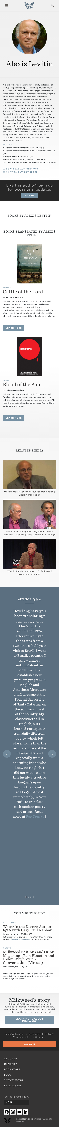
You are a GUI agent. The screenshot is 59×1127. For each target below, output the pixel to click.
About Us (11, 1058)
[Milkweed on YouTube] (19, 1112)
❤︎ (29, 1044)
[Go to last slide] (7, 754)
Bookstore (12, 1069)
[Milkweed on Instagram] (13, 1112)
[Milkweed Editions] (29, 7)
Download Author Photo (22, 169)
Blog (7, 1074)
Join (9, 1102)
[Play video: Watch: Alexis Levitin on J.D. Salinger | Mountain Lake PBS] (29, 554)
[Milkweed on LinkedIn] (25, 1112)
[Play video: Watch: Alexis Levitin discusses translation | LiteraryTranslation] (29, 474)
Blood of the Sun (21, 384)
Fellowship (13, 1085)
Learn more (15, 328)
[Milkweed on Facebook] (6, 1112)
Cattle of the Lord (23, 291)
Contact (10, 1064)
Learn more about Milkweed (30, 1019)
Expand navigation (6, 5)
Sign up (29, 195)
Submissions (13, 1080)
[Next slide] (52, 754)
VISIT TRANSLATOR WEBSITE (21, 172)
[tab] (26, 897)
